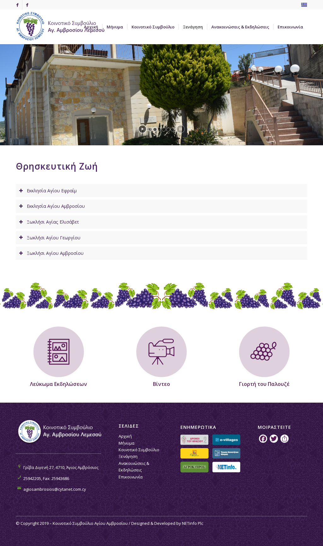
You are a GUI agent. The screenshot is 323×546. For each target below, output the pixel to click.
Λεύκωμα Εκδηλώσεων (58, 384)
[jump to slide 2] (155, 129)
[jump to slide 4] (164, 129)
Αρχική (125, 436)
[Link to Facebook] (17, 4)
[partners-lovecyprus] (194, 453)
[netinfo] (226, 467)
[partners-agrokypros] (194, 467)
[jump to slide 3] (159, 129)
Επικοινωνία (131, 477)
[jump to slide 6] (172, 129)
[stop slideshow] (180, 129)
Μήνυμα (126, 443)
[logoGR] (63, 26)
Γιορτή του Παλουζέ (264, 384)
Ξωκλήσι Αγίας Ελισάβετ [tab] (53, 222)
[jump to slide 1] (150, 129)
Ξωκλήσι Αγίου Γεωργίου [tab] (53, 238)
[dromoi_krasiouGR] (194, 440)
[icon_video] (161, 352)
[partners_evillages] (226, 440)
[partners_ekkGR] (226, 453)
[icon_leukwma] (58, 352)
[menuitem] (91, 26)
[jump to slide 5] (168, 129)
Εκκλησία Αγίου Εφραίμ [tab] (52, 191)
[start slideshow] (142, 129)
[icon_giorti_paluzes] (264, 352)
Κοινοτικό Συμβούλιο (139, 450)
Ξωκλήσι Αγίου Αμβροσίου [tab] (55, 253)
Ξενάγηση (128, 456)
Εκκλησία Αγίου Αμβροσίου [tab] (56, 206)
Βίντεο (161, 384)
